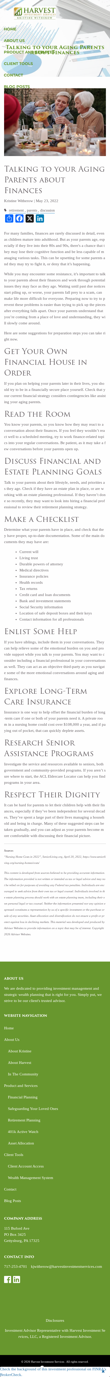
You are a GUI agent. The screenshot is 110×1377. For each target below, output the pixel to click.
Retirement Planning (24, 1120)
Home (10, 29)
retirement (16, 210)
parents (32, 210)
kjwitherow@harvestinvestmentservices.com (66, 1266)
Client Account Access (26, 1166)
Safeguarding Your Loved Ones (33, 1109)
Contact (13, 75)
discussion (47, 210)
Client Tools (18, 63)
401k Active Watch (23, 1132)
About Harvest (19, 1063)
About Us (14, 40)
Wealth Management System (30, 1178)
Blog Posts (17, 86)
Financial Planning (23, 1097)
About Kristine (19, 1051)
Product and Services (29, 52)
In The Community (23, 1074)
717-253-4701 (15, 1266)
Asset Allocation (21, 1143)
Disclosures (55, 1320)
